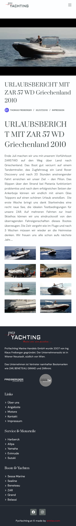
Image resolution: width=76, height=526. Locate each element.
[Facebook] (33, 512)
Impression (58, 110)
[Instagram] (42, 512)
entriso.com (53, 520)
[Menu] (69, 5)
